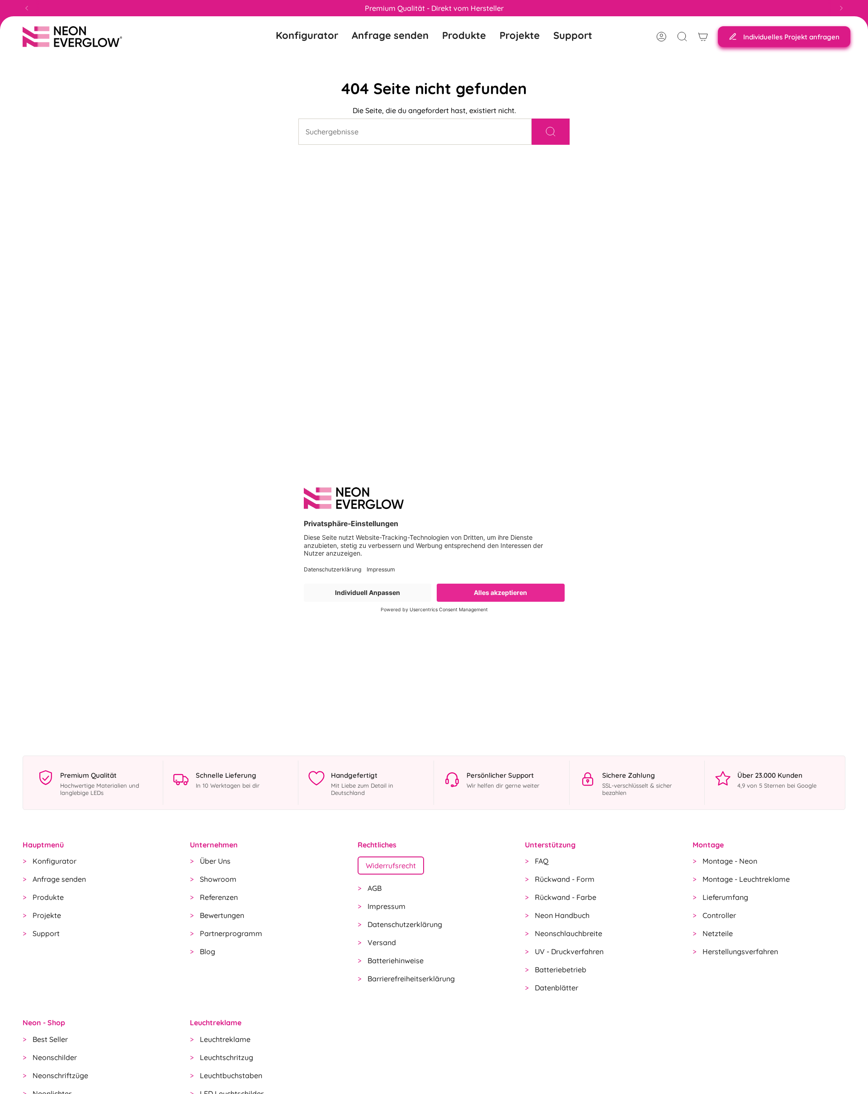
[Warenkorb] (703, 36)
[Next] (841, 8)
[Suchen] (551, 132)
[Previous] (27, 8)
